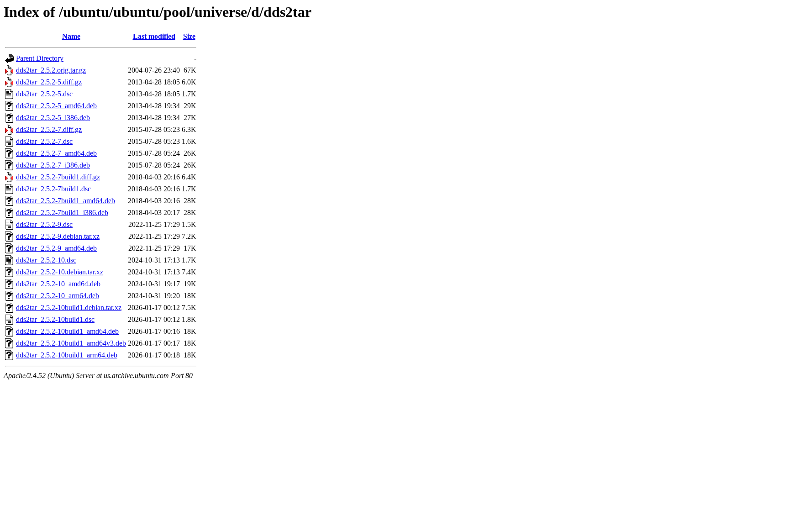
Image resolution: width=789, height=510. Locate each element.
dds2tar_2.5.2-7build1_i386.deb (62, 212)
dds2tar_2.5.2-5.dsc (44, 94)
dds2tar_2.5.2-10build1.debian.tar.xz (68, 307)
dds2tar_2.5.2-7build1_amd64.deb (65, 201)
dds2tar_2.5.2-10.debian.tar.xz (59, 272)
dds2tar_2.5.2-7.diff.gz (49, 129)
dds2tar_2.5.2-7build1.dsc (53, 189)
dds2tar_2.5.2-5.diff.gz (49, 82)
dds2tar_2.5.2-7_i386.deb (53, 165)
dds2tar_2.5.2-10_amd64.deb (58, 284)
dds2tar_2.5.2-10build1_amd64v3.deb (71, 343)
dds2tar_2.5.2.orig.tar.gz (51, 70)
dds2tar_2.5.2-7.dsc (44, 141)
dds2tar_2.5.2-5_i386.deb (53, 117)
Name (71, 36)
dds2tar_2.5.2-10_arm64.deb (57, 296)
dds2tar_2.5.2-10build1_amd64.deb (67, 331)
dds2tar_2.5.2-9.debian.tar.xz (58, 236)
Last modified (154, 36)
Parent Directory (39, 58)
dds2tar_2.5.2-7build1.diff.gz (58, 177)
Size (189, 36)
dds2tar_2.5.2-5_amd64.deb (56, 106)
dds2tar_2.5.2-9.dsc (44, 224)
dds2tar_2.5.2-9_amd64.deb (56, 248)
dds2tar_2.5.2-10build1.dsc (55, 319)
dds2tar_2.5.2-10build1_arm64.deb (66, 355)
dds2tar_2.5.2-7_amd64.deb (56, 153)
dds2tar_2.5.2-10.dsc (46, 260)
